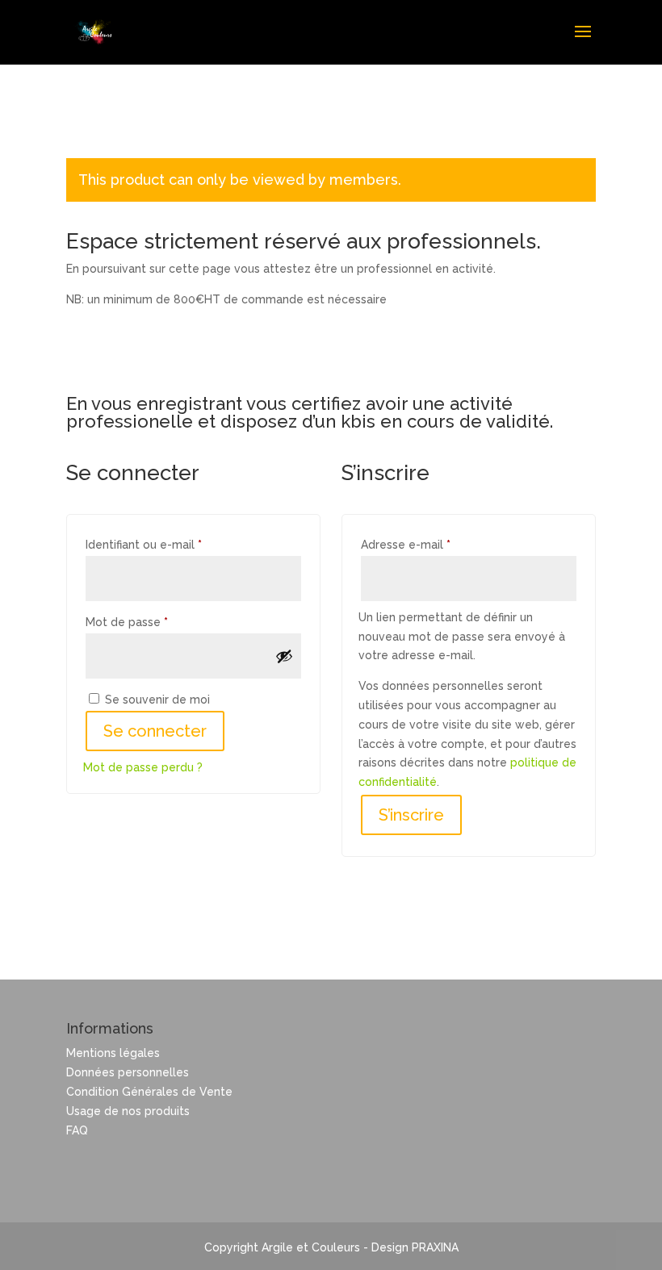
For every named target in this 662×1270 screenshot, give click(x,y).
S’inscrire (411, 815)
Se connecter (155, 731)
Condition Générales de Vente (149, 1091)
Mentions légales (113, 1052)
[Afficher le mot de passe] (284, 656)
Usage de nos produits (128, 1111)
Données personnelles (127, 1072)
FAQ (77, 1130)
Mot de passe (157, 622)
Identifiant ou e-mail (174, 544)
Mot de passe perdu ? (143, 767)
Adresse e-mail (436, 544)
